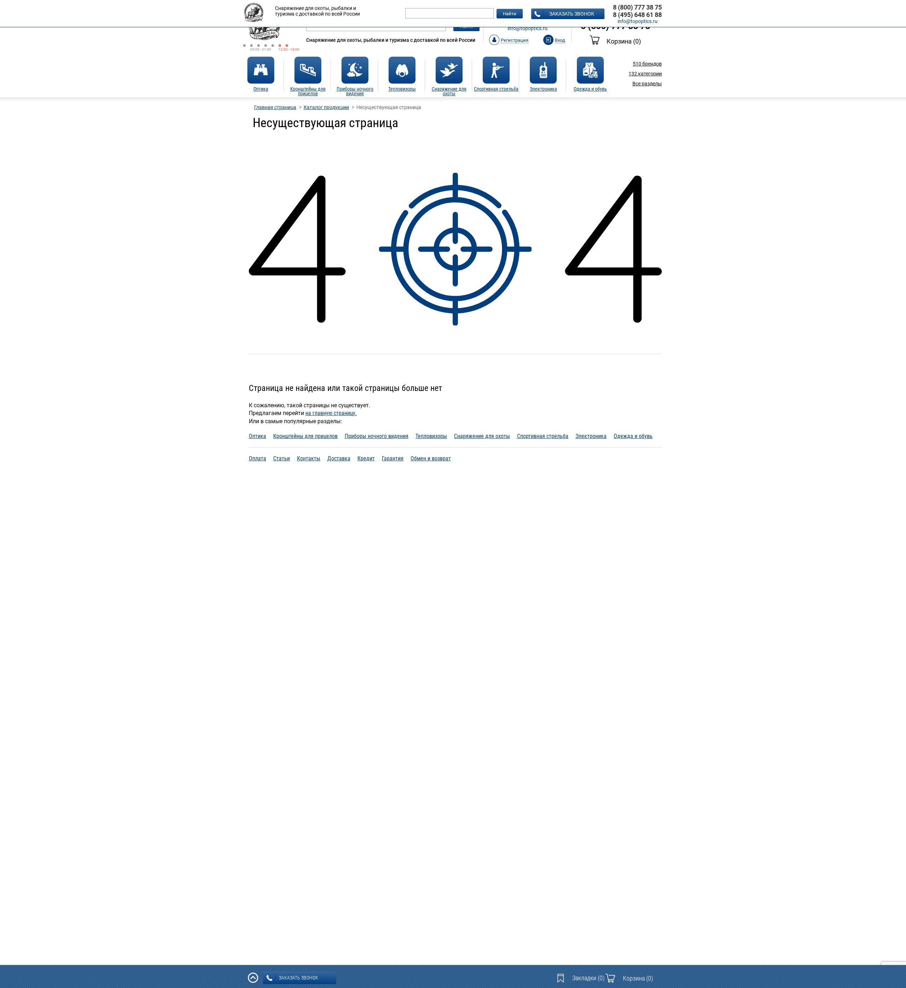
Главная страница (275, 107)
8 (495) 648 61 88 (637, 14)
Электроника (591, 436)
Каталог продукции (326, 107)
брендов (647, 64)
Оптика (257, 436)
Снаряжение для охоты (482, 436)
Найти (509, 13)
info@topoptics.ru (527, 28)
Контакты (308, 458)
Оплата (257, 458)
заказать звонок (571, 14)
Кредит (366, 458)
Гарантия (392, 458)
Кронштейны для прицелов (305, 436)
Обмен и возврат (431, 458)
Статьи (281, 458)
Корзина (624, 41)
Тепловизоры (431, 436)
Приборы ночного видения (376, 436)
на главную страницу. (331, 413)
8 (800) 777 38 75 (637, 7)
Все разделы (647, 83)
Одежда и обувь (633, 436)
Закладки (588, 978)
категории (645, 73)
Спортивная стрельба (542, 436)
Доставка (338, 458)
